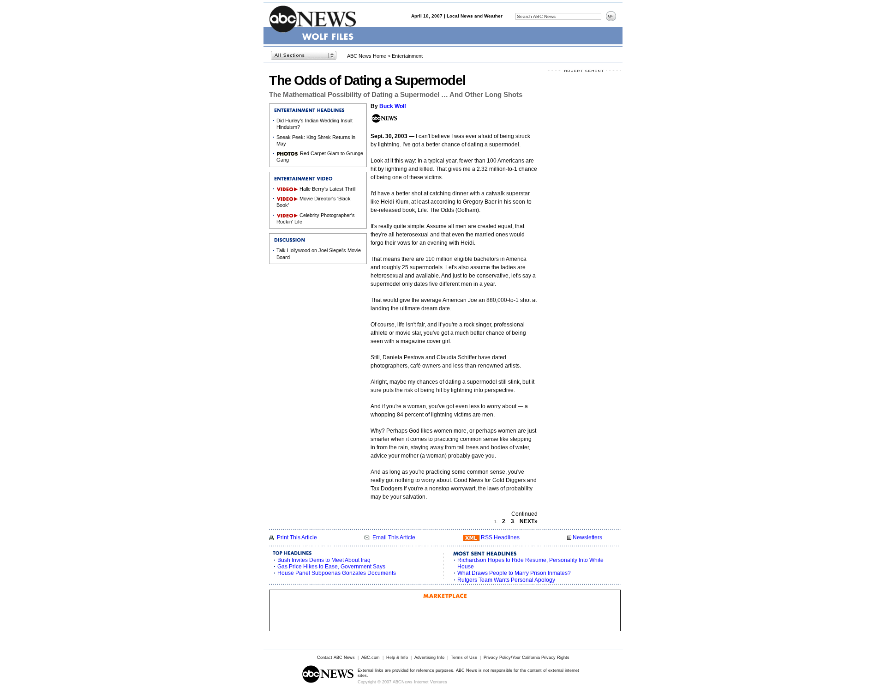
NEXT (529, 521)
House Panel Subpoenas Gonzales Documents (336, 573)
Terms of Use (464, 657)
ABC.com (370, 657)
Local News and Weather (475, 15)
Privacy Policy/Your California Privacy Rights (526, 657)
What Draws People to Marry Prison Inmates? (514, 573)
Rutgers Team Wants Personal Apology (506, 580)
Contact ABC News (336, 657)
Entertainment (407, 56)
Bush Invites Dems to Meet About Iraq (324, 560)
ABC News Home (366, 56)
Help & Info (397, 657)
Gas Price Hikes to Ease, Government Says (331, 566)
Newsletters (587, 537)
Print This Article (297, 537)
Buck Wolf (392, 106)
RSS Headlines (500, 537)
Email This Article (393, 537)
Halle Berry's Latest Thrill (327, 189)
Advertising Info (429, 657)
